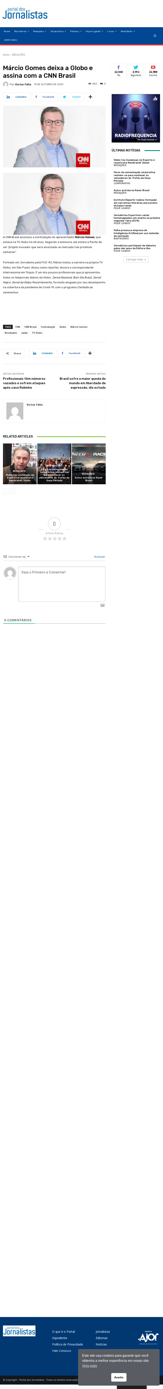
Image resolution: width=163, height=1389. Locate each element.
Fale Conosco (61, 1351)
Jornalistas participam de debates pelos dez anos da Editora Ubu (135, 247)
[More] (90, 97)
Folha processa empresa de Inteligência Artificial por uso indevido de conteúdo (136, 233)
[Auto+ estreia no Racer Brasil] (89, 463)
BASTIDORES (121, 238)
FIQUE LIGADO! (122, 208)
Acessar (99, 556)
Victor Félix (23, 84)
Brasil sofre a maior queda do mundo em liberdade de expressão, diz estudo (83, 383)
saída (24, 332)
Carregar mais (134, 259)
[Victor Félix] (6, 84)
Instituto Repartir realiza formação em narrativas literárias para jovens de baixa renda (135, 203)
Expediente (59, 1338)
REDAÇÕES (18, 54)
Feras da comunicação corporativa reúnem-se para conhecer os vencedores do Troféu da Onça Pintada (54, 475)
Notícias (101, 1344)
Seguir (136, 66)
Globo (62, 326)
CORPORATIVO (53, 465)
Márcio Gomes (78, 326)
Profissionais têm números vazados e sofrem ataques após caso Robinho (24, 383)
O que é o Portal (63, 1332)
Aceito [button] (119, 1377)
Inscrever (153, 66)
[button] (155, 35)
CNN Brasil (30, 326)
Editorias (102, 1338)
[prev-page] (5, 491)
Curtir (118, 66)
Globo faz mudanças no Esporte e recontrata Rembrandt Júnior (20, 478)
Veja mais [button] (89, 1366)
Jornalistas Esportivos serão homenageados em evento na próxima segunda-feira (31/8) (137, 218)
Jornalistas (103, 1332)
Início (6, 54)
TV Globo (37, 332)
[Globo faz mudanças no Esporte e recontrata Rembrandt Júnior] (20, 463)
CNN (17, 326)
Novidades (11, 332)
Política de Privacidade (67, 1344)
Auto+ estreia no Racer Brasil (89, 479)
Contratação (48, 326)
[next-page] (12, 491)
